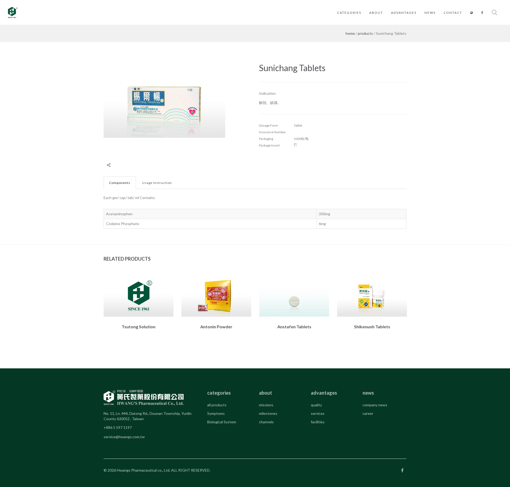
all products (217, 405)
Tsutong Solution (138, 326)
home (350, 33)
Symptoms (216, 413)
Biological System (221, 422)
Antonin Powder (216, 326)
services (318, 413)
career (368, 413)
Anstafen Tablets (294, 326)
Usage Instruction (157, 183)
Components (119, 183)
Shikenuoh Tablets (372, 326)
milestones (268, 413)
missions (266, 405)
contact (453, 13)
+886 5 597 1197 (118, 427)
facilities (318, 422)
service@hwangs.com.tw (124, 436)
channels (266, 422)
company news (375, 405)
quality (316, 405)
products (365, 33)
